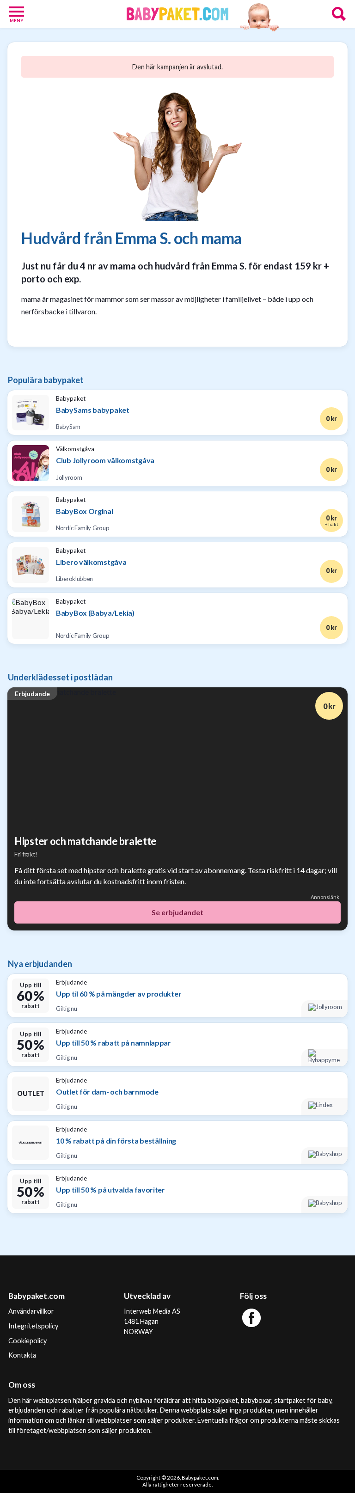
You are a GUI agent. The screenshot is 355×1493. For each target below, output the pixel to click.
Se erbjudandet (177, 912)
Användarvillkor (31, 1311)
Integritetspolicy (33, 1326)
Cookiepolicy (27, 1341)
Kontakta (22, 1355)
